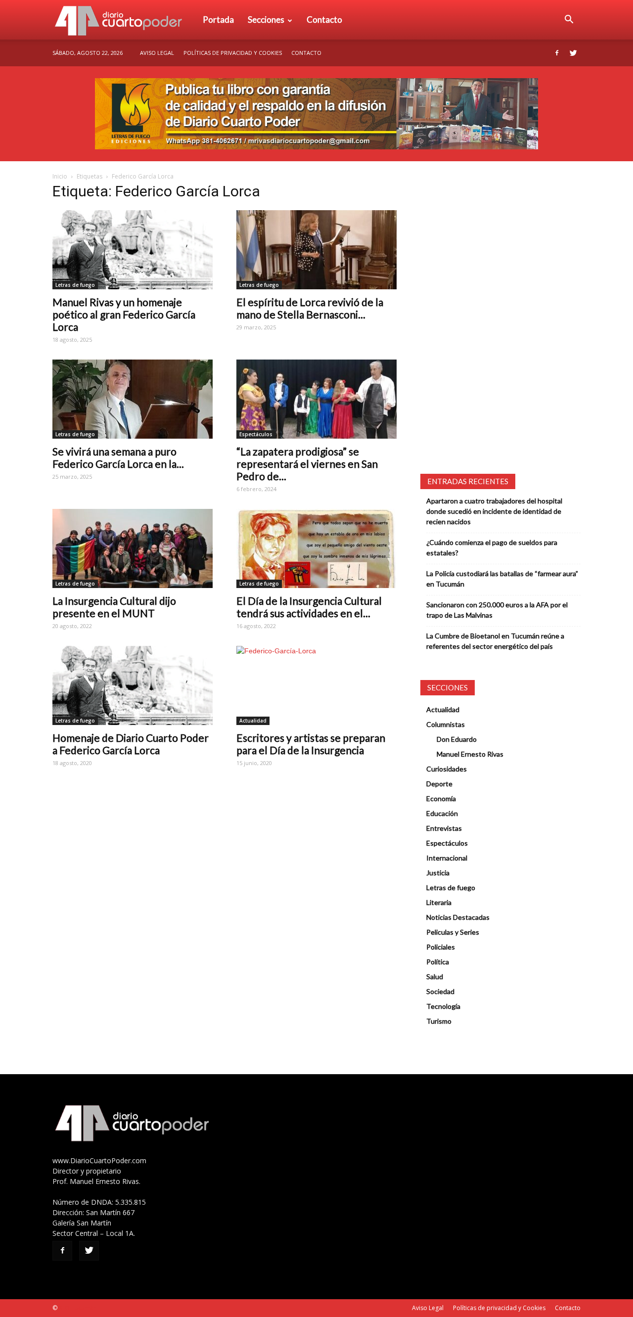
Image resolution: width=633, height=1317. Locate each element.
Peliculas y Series (452, 932)
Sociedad (440, 991)
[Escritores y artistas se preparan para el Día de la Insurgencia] (316, 685)
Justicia (438, 872)
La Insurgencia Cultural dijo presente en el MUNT (114, 606)
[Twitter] (573, 53)
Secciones (266, 19)
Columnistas (445, 724)
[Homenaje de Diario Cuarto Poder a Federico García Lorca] (132, 685)
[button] (569, 20)
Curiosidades (446, 769)
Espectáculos (255, 434)
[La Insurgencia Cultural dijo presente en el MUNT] (132, 548)
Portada (218, 19)
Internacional (446, 858)
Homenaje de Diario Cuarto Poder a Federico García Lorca (130, 743)
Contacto (324, 19)
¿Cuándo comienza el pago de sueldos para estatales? (491, 547)
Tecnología (443, 1006)
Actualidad (253, 720)
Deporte (439, 783)
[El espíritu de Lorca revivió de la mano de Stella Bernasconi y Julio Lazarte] (316, 249)
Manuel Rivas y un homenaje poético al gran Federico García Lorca (123, 314)
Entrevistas (444, 828)
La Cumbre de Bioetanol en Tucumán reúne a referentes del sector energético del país (495, 641)
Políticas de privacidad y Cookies (232, 52)
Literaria (439, 902)
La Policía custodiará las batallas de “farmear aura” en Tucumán (502, 578)
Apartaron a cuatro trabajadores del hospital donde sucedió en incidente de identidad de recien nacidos (494, 511)
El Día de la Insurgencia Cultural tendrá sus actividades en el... (309, 606)
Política (437, 961)
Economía (441, 798)
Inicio (59, 176)
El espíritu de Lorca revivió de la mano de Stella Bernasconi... (309, 308)
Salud (434, 976)
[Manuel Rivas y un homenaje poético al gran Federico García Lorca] (132, 249)
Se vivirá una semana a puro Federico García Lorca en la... (118, 457)
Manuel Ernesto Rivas (470, 754)
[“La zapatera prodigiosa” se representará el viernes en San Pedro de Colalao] (316, 399)
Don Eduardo (457, 739)
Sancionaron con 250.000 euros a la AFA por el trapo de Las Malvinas (497, 609)
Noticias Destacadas (458, 917)
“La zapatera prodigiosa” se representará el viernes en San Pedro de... (307, 463)
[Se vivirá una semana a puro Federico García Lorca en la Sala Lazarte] (132, 399)
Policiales (440, 947)
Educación (442, 813)
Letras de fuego (75, 284)
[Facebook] (556, 53)
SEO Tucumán (78, 1308)
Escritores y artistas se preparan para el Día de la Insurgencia (310, 743)
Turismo (439, 1021)
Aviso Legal (157, 52)
